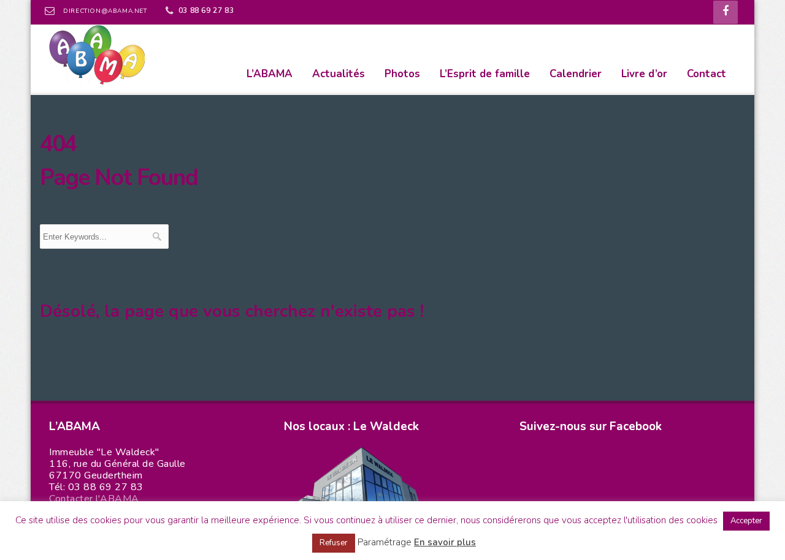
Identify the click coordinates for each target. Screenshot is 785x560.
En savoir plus (445, 542)
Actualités (338, 74)
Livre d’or (644, 74)
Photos (402, 74)
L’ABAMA (270, 74)
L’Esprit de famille (485, 74)
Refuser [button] (334, 542)
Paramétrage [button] (385, 542)
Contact (706, 74)
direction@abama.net (105, 11)
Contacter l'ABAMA (94, 498)
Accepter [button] (746, 520)
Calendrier (576, 74)
